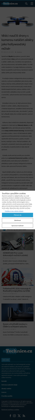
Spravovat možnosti (17, 226)
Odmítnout (17, 220)
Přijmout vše (17, 215)
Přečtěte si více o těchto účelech (14, 211)
